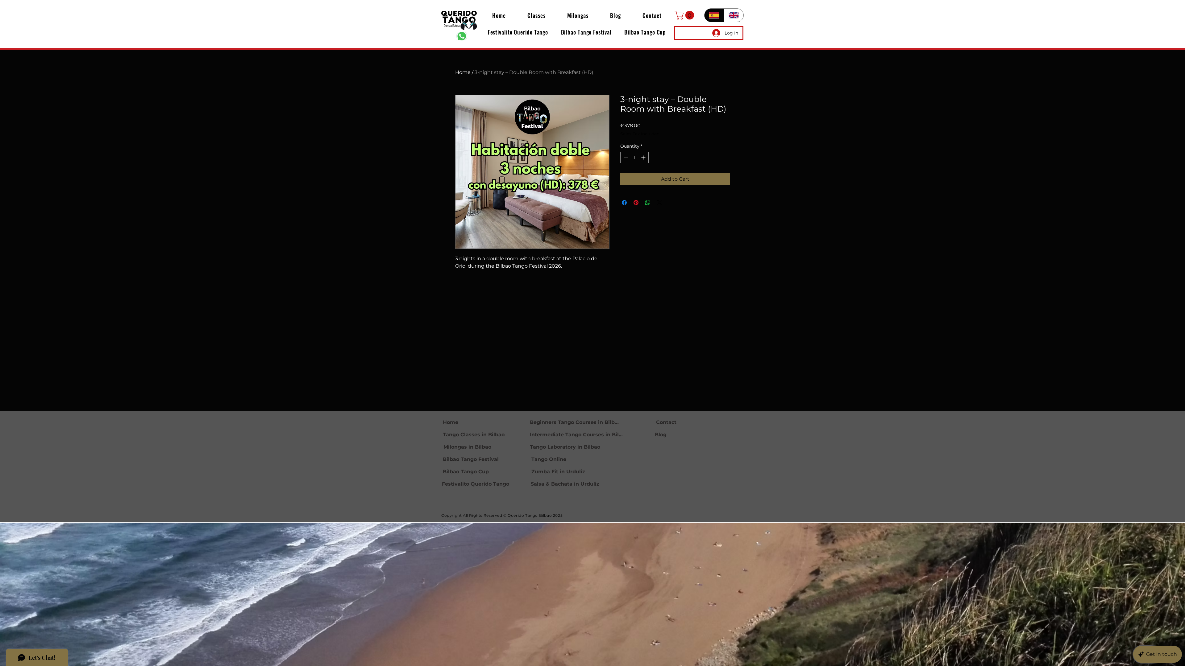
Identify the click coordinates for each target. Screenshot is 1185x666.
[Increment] (644, 157)
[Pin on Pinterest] (636, 202)
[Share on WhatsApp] (647, 202)
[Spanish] (714, 15)
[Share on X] (659, 202)
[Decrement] (625, 157)
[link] (685, 15)
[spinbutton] (634, 157)
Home (463, 72)
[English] (734, 15)
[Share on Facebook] (624, 202)
